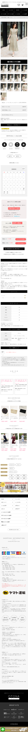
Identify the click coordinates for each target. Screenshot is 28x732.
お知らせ (3, 508)
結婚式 (24, 478)
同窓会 (18, 475)
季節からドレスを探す (5, 521)
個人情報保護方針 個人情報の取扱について (14, 248)
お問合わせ (17, 505)
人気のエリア (3, 525)
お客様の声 (17, 508)
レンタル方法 (17, 502)
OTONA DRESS (3, 17)
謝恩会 (24, 475)
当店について (3, 502)
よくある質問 (3, 505)
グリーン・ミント (13, 17)
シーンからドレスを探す (6, 512)
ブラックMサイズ (17, 156)
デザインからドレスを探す (6, 515)
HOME (2, 499)
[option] (14, 39)
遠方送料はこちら (17, 216)
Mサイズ (11, 468)
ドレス (18, 464)
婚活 (11, 475)
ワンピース (12, 464)
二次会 (11, 478)
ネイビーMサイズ (10, 156)
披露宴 (18, 478)
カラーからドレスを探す (6, 518)
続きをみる (18, 389)
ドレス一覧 (17, 499)
